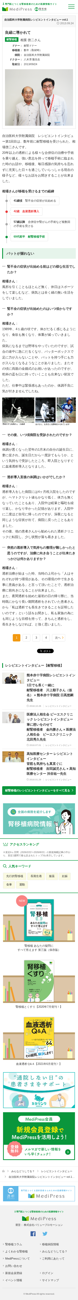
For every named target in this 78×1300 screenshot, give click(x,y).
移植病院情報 (50, 1244)
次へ (58, 637)
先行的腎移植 (14, 876)
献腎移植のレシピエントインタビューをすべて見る (37, 790)
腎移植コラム (13, 1244)
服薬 (52, 876)
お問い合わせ (13, 1266)
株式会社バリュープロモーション (43, 1225)
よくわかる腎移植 (16, 1251)
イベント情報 (13, 1280)
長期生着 (36, 876)
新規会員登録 (13, 1273)
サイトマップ (50, 1280)
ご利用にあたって (53, 1258)
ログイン (47, 1273)
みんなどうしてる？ (23, 1171)
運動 (22, 884)
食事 (9, 884)
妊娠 (65, 876)
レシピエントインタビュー (56, 1171)
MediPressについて (17, 1258)
